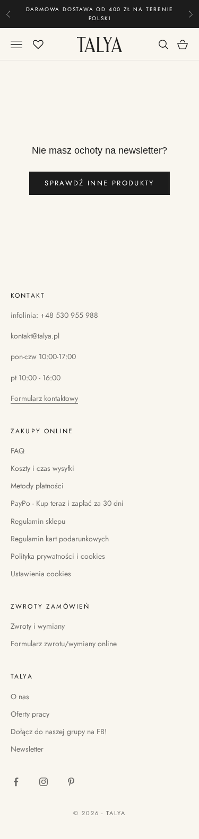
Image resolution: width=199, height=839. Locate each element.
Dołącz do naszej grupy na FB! (59, 731)
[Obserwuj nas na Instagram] (43, 781)
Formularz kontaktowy (44, 398)
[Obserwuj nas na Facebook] (16, 781)
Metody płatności (37, 485)
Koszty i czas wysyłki (42, 468)
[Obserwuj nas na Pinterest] (71, 781)
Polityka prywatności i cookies (58, 556)
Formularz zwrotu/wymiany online (64, 643)
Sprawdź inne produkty (99, 183)
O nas (20, 696)
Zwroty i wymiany (38, 626)
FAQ (17, 450)
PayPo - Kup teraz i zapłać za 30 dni (67, 503)
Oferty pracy (30, 714)
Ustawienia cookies (41, 573)
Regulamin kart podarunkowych (60, 538)
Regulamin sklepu (38, 521)
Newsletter (27, 749)
